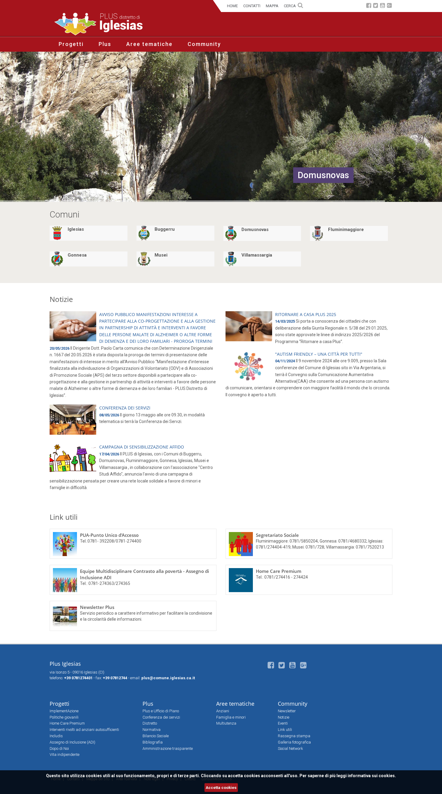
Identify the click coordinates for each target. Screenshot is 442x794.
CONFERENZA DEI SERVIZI (124, 408)
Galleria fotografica (294, 742)
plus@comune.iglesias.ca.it (168, 678)
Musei (161, 255)
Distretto (150, 723)
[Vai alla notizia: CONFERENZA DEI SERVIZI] (73, 420)
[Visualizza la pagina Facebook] (368, 6)
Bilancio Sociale (156, 736)
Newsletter (287, 711)
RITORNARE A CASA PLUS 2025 (305, 314)
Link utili (64, 517)
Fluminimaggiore (346, 229)
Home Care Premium (278, 571)
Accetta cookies (221, 787)
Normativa (152, 729)
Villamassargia (256, 255)
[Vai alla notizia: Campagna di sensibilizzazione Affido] (73, 459)
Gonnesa (77, 255)
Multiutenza (226, 723)
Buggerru (165, 229)
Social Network (290, 748)
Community (204, 44)
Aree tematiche (149, 44)
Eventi (283, 723)
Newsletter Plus (97, 607)
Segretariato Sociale (277, 535)
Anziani (222, 711)
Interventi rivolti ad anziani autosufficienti (84, 729)
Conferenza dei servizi (161, 717)
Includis (56, 736)
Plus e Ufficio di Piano (161, 711)
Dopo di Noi (59, 748)
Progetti (71, 44)
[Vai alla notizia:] (249, 366)
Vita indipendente (64, 754)
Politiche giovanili (64, 717)
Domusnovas (255, 229)
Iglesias (76, 229)
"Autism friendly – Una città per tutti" (318, 354)
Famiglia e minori (231, 717)
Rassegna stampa (294, 736)
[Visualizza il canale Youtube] (382, 6)
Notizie (61, 299)
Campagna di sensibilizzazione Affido (141, 447)
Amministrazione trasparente (168, 748)
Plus (105, 44)
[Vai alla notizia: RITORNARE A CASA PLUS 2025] (249, 326)
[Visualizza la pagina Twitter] (375, 6)
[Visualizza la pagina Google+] (389, 6)
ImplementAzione (64, 711)
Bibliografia (153, 742)
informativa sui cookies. (372, 775)
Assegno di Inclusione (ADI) (72, 742)
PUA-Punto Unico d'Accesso (109, 535)
